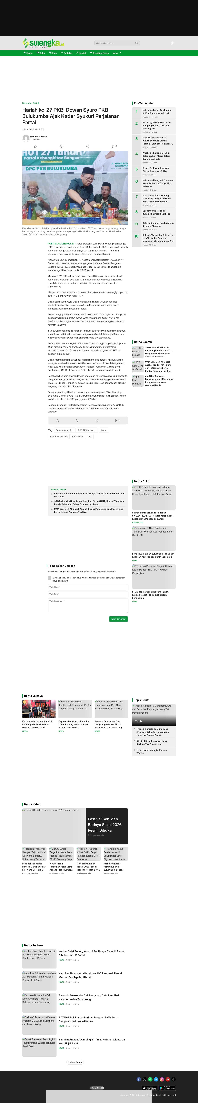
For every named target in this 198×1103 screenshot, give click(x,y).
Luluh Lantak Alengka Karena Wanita (152, 751)
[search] (137, 43)
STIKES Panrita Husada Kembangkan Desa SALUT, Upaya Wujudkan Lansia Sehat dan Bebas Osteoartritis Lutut (89, 503)
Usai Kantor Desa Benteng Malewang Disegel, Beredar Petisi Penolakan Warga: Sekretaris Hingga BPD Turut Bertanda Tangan (157, 201)
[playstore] (167, 1090)
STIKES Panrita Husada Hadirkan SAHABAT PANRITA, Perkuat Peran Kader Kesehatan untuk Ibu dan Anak (152, 515)
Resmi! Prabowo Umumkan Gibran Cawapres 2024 (155, 169)
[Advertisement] (99, 35)
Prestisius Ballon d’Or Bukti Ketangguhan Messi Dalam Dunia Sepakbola (156, 156)
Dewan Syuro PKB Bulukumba (66, 430)
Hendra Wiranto (38, 136)
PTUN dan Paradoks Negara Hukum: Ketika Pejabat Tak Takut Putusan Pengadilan (150, 595)
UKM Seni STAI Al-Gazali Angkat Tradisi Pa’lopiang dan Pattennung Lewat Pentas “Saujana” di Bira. (88, 510)
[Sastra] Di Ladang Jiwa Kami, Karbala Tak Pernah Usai (152, 742)
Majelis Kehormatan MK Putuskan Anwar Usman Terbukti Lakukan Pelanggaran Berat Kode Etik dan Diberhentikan (158, 143)
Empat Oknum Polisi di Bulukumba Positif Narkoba (156, 212)
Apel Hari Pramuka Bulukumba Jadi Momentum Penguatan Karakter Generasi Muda (159, 381)
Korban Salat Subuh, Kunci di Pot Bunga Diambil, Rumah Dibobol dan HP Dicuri (89, 495)
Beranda (26, 103)
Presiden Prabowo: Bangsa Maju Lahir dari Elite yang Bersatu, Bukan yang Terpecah (34, 868)
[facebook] (139, 1079)
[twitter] (144, 1079)
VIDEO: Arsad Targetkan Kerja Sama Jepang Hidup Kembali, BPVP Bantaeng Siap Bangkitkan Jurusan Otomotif (61, 871)
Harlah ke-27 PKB (59, 436)
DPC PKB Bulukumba (88, 430)
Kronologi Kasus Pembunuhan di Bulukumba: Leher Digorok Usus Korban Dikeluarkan (114, 869)
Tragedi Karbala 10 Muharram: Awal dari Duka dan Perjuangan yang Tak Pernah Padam (153, 732)
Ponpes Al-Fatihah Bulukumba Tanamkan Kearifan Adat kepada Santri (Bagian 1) (153, 555)
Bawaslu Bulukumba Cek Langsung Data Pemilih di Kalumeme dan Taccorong (108, 724)
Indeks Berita (75, 1062)
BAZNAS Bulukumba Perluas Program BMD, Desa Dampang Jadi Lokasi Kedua (88, 1019)
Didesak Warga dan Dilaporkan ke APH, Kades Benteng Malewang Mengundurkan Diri (158, 238)
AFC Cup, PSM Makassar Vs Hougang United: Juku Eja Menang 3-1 (156, 125)
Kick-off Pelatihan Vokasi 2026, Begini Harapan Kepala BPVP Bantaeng (88, 868)
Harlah (103, 430)
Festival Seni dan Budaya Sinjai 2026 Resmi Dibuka (105, 825)
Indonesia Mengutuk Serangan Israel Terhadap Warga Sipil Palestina (158, 183)
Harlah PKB (77, 436)
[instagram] (162, 1079)
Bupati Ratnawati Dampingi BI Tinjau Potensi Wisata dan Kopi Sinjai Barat (92, 1041)
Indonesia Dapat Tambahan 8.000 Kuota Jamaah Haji (156, 111)
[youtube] (168, 1079)
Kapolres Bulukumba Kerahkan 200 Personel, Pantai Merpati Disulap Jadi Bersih (74, 724)
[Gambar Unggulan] (75, 188)
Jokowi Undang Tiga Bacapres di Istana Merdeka (158, 224)
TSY (90, 436)
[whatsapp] (150, 1079)
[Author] (26, 138)
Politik (36, 103)
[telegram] (156, 1079)
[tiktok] (173, 1079)
